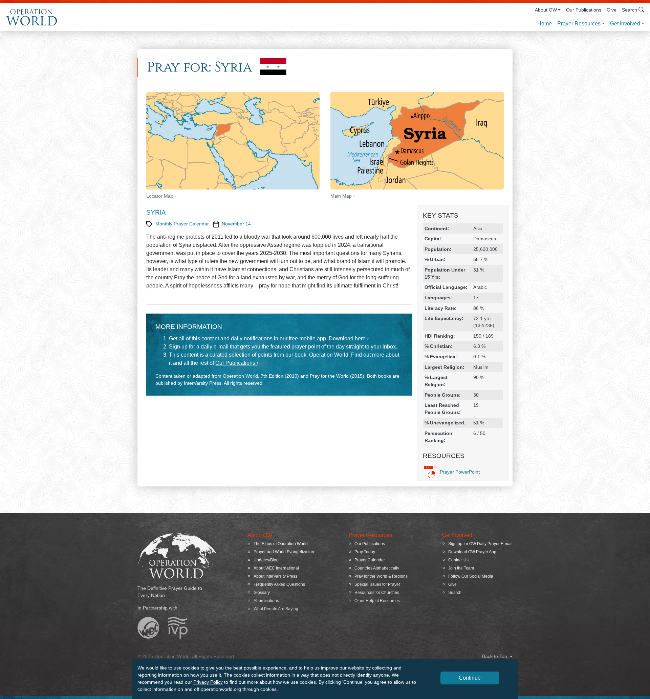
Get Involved (625, 23)
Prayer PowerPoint (460, 472)
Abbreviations (266, 600)
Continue (470, 678)
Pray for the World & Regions (381, 576)
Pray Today (364, 552)
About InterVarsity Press (275, 576)
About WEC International (276, 568)
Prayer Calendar (369, 560)
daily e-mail (215, 347)
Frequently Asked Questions (279, 584)
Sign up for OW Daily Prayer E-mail (480, 543)
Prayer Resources (579, 23)
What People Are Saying (276, 608)
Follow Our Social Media (470, 576)
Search (454, 592)
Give (611, 10)
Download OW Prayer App (472, 552)
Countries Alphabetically (376, 568)
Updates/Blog (266, 560)
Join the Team (461, 568)
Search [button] (629, 10)
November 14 (236, 223)
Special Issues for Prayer (377, 584)
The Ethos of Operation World (281, 543)
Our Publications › (236, 363)
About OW (546, 10)
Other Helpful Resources (377, 600)
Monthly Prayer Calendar (182, 223)
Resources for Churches (376, 592)
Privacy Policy (208, 682)
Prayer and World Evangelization (284, 552)
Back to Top (495, 656)
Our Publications (583, 10)
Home (544, 23)
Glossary (262, 592)
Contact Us (458, 560)
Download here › (349, 338)
